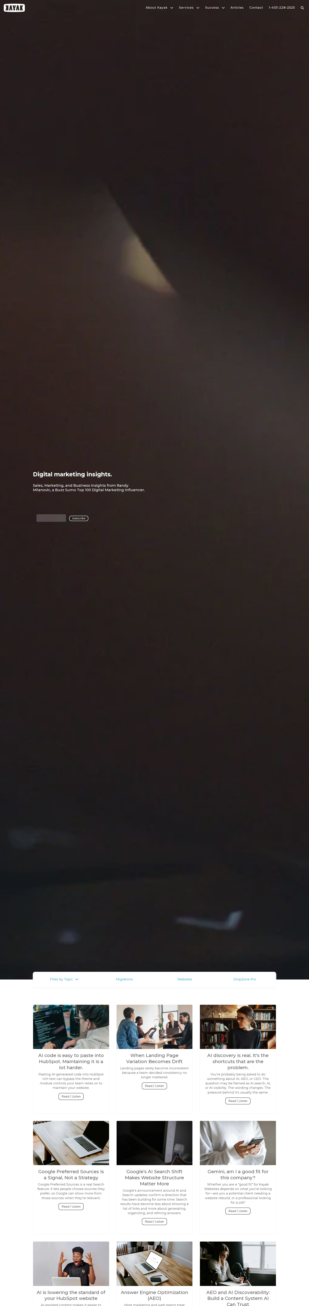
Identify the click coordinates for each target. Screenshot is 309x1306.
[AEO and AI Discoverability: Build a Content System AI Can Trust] (238, 1287)
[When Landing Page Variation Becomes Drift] (155, 1050)
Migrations (124, 979)
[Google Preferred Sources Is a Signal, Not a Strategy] (71, 1166)
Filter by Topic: (62, 979)
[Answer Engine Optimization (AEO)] (155, 1287)
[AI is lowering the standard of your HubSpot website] (71, 1287)
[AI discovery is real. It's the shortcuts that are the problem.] (238, 1050)
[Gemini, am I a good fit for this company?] (238, 1166)
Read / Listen (71, 1096)
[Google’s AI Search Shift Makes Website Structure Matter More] (155, 1166)
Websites (184, 979)
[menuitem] (157, 8)
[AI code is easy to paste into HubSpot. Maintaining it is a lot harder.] (71, 1050)
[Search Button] (302, 8)
